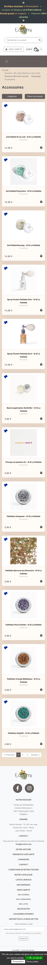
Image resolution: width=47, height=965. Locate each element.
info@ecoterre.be (23, 844)
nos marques (23, 885)
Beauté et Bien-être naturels (17, 76)
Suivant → (35, 755)
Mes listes (23, 904)
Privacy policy (32, 961)
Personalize (18, 961)
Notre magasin (23, 800)
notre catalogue (23, 875)
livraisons (23, 859)
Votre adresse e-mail (23, 924)
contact (23, 836)
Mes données (23, 895)
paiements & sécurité (23, 854)
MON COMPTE (15, 49)
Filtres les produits (35, 96)
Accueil (5, 70)
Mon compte (23, 890)
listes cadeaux (23, 880)
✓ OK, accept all (34, 958)
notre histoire (23, 849)
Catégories (12, 96)
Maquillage (36, 76)
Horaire (23, 819)
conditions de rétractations (23, 869)
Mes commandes (23, 899)
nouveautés (23, 909)
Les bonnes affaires (23, 914)
